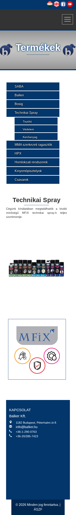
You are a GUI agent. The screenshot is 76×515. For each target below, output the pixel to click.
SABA (19, 86)
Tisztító (27, 121)
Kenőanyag (30, 137)
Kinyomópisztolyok (28, 171)
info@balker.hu (26, 427)
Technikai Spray (26, 112)
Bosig (19, 104)
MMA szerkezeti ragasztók (33, 144)
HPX (18, 153)
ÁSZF (38, 509)
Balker (19, 95)
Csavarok (21, 179)
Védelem (28, 129)
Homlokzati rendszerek (31, 162)
